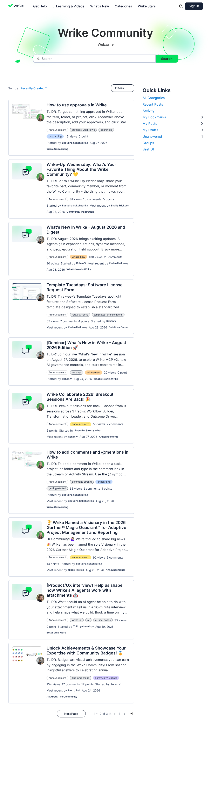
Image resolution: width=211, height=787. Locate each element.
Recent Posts (153, 104)
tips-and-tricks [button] (80, 677)
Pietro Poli (74, 690)
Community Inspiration (80, 211)
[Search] (181, 6)
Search (166, 59)
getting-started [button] (57, 488)
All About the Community (62, 696)
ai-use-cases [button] (103, 620)
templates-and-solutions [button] (108, 314)
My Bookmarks (173, 117)
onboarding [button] (55, 136)
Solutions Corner (119, 327)
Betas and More (56, 632)
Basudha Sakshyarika (75, 142)
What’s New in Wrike (79, 269)
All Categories (154, 98)
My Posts (173, 123)
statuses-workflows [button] (83, 129)
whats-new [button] (78, 256)
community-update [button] (106, 677)
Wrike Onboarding (57, 148)
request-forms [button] (80, 314)
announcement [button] (80, 424)
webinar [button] (76, 372)
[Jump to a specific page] (131, 713)
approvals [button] (106, 129)
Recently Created (33, 88)
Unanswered (173, 136)
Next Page (71, 713)
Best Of (148, 149)
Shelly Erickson (120, 205)
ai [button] (88, 620)
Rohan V (81, 263)
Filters (119, 88)
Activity (149, 111)
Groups (148, 143)
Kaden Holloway (118, 263)
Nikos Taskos (76, 569)
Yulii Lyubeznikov (83, 626)
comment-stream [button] (82, 481)
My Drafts (173, 130)
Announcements (108, 436)
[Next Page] (124, 713)
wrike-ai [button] (77, 620)
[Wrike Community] (16, 6)
